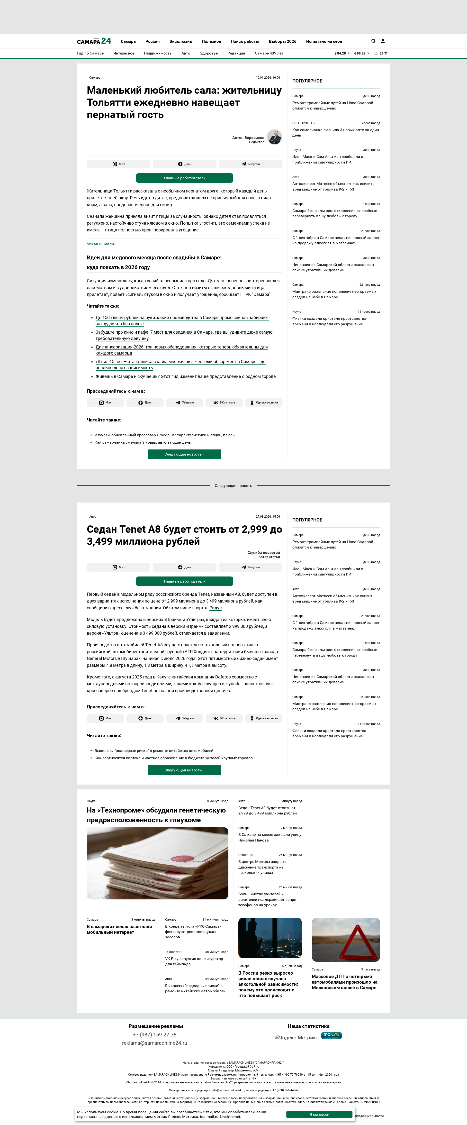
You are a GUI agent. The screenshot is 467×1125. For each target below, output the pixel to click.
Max (122, 164)
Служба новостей (264, 552)
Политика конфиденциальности (359, 1116)
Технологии (173, 952)
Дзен (187, 164)
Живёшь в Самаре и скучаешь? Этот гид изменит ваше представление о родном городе (186, 376)
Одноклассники (267, 402)
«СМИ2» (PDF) (370, 1102)
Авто (295, 177)
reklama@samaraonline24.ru (154, 1043)
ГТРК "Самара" (255, 294)
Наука (296, 150)
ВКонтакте (227, 402)
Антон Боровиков (248, 137)
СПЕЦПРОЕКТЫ (303, 123)
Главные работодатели (185, 178)
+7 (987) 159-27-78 (155, 1035)
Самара (94, 77)
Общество (245, 855)
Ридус (215, 607)
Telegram (254, 164)
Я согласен (319, 1114)
